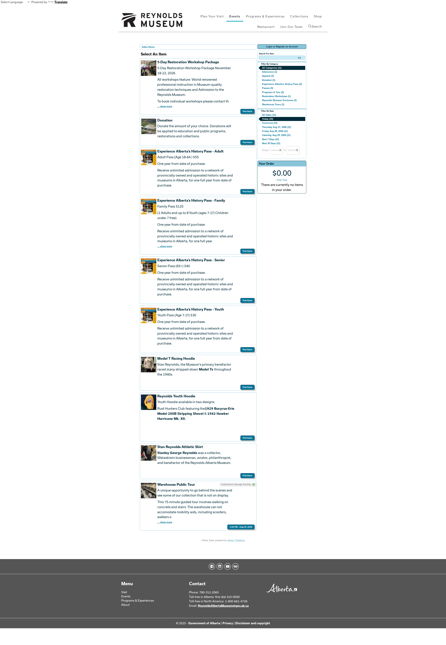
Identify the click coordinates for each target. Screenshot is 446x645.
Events (234, 16)
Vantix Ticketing (236, 540)
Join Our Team (291, 26)
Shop (318, 16)
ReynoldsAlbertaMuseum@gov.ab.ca (223, 605)
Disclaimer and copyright (252, 623)
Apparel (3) (268, 76)
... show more (164, 106)
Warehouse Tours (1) (273, 104)
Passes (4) (267, 88)
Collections (299, 16)
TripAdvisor (235, 566)
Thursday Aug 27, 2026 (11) (276, 127)
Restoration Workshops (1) (276, 96)
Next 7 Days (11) (270, 139)
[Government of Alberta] (281, 593)
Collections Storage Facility (236, 484)
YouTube (227, 566)
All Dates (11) (269, 115)
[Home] (151, 21)
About (125, 604)
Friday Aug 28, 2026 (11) (275, 131)
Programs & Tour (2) (273, 92)
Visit (124, 592)
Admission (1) (269, 72)
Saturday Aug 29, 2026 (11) (276, 135)
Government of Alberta (204, 623)
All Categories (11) (272, 68)
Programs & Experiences (265, 16)
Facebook (211, 566)
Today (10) (267, 119)
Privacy (227, 623)
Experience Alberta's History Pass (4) (282, 84)
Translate (60, 2)
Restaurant (266, 26)
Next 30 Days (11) (271, 143)
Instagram (219, 566)
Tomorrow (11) (269, 123)
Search (317, 26)
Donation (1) (268, 80)
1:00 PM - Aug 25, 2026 (241, 527)
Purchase (247, 111)
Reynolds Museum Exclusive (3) (279, 100)
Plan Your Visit (212, 16)
